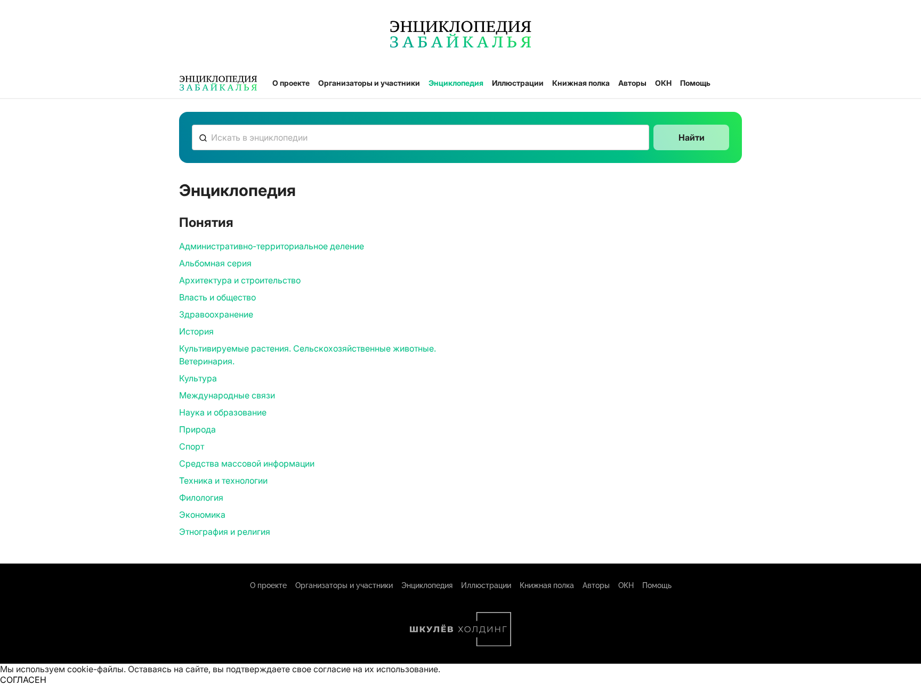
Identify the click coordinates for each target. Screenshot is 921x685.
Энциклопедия (456, 82)
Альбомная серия (215, 263)
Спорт (191, 446)
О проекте (291, 82)
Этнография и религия (224, 531)
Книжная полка (581, 82)
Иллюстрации (518, 82)
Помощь (695, 82)
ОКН (663, 82)
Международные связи (227, 395)
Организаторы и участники (369, 82)
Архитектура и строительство (240, 280)
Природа (197, 429)
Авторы (632, 82)
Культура (198, 378)
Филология (201, 497)
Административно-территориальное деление (271, 246)
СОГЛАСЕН (23, 679)
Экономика (202, 514)
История (196, 331)
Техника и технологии (223, 480)
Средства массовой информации (246, 463)
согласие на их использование (375, 669)
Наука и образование (222, 412)
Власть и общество (217, 297)
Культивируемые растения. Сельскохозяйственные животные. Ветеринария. (307, 354)
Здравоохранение (216, 314)
